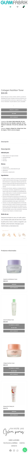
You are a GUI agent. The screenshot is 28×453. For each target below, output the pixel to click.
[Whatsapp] (17, 450)
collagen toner (20, 128)
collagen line (13, 128)
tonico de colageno (15, 130)
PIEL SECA (6, 123)
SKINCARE (19, 123)
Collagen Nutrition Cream (9, 363)
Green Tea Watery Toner (8, 319)
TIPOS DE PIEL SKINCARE (17, 124)
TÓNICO (9, 130)
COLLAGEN (9, 121)
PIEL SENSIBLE (12, 123)
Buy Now (14, 113)
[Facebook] (10, 450)
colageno (8, 128)
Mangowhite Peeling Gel (8, 406)
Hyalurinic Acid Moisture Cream (10, 279)
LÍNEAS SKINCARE (16, 121)
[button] (14, 325)
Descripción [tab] (5, 142)
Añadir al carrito (14, 109)
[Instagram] (14, 450)
